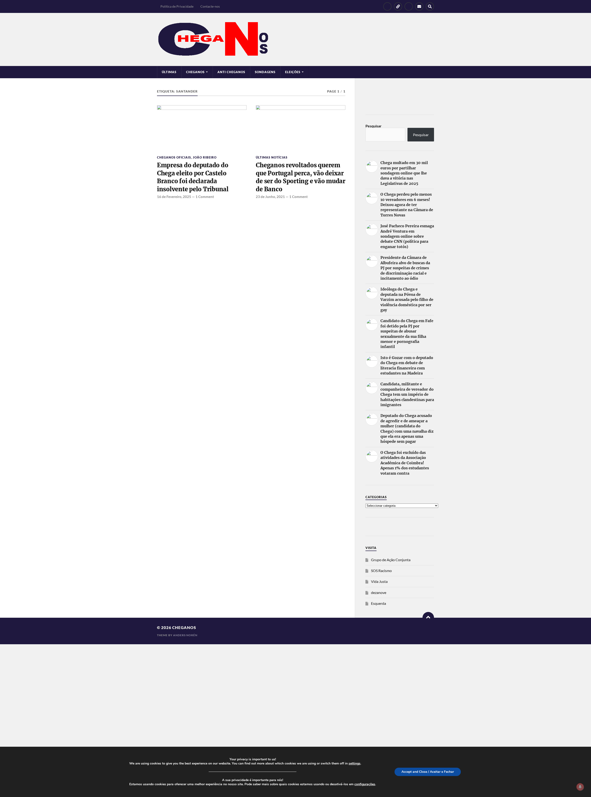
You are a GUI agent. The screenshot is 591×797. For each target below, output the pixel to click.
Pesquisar (373, 126)
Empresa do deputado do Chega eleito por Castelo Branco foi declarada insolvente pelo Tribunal (193, 177)
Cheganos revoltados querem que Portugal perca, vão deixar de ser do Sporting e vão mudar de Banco (300, 177)
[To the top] (428, 617)
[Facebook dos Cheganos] (387, 6)
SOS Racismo (381, 570)
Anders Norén (185, 635)
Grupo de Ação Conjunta (390, 559)
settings (354, 763)
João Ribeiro (205, 157)
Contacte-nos (210, 6)
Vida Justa (379, 581)
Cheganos (184, 627)
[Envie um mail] (419, 6)
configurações (364, 784)
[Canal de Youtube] (408, 6)
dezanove (378, 592)
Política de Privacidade (176, 6)
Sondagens (265, 72)
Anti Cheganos (231, 72)
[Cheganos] (295, 39)
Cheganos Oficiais (174, 157)
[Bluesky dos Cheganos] (398, 6)
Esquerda (378, 603)
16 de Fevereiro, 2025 (174, 197)
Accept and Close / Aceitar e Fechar (427, 772)
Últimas (169, 72)
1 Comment (205, 197)
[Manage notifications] (580, 787)
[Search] (430, 6)
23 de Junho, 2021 (270, 197)
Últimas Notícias (271, 157)
